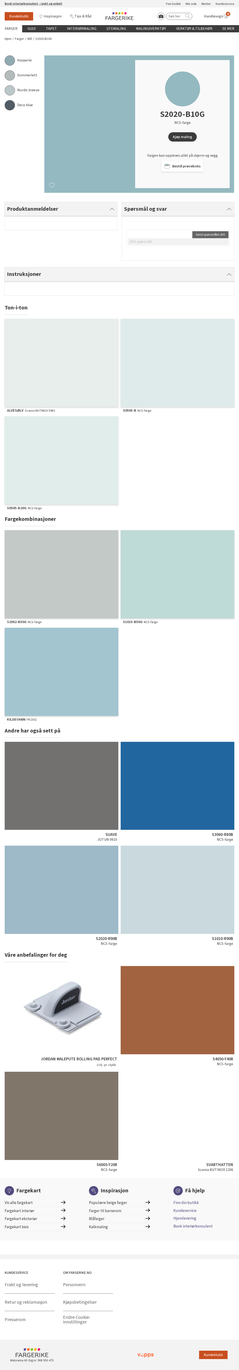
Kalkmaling (98, 1227)
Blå (30, 39)
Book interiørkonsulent (193, 1226)
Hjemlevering (184, 1218)
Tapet (51, 28)
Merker (206, 4)
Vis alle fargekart (19, 1203)
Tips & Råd (82, 16)
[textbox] (178, 241)
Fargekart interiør (19, 1211)
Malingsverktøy (151, 28)
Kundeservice (225, 4)
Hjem (8, 39)
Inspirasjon (53, 16)
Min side (191, 4)
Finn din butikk (186, 1203)
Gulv (32, 28)
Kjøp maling (182, 136)
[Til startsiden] (119, 16)
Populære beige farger (108, 1203)
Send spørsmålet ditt (210, 234)
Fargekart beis (17, 1227)
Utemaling (116, 28)
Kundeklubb (18, 16)
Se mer (228, 28)
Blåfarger (96, 1219)
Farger (11, 28)
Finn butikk (173, 4)
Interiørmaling (81, 28)
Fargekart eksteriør (21, 1219)
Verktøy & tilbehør (194, 28)
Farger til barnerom (105, 1211)
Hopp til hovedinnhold (18, 2)
